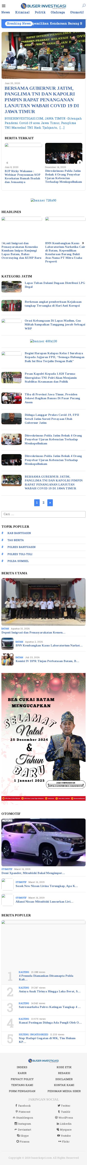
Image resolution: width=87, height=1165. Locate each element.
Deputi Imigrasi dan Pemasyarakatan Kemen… (33, 632)
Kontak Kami (64, 1085)
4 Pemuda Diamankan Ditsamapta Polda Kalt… (46, 977)
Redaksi (64, 1073)
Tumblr (65, 1111)
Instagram (24, 1123)
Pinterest (24, 1111)
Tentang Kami (22, 1085)
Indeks (22, 1067)
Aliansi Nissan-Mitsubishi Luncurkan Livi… (44, 901)
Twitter (65, 1105)
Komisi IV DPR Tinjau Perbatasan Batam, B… (47, 661)
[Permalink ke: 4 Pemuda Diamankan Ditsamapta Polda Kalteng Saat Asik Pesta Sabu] (43, 944)
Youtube (66, 1135)
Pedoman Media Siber (64, 1091)
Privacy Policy (22, 1079)
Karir (22, 1073)
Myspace (66, 1129)
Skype (24, 1135)
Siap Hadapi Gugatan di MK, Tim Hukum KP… (47, 1040)
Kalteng (24, 972)
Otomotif (6, 869)
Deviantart (24, 1129)
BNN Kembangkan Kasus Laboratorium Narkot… (49, 645)
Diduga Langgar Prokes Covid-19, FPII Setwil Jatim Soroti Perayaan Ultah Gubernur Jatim (52, 418)
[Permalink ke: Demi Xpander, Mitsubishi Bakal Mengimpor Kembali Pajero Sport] (43, 842)
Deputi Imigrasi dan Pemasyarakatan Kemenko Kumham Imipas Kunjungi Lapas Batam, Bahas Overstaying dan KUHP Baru (21, 250)
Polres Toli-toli (19, 554)
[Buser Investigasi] (43, 6)
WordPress (65, 1117)
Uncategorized (39, 1035)
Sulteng (24, 1035)
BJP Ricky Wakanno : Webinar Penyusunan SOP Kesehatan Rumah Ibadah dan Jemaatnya (22, 176)
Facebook (24, 1105)
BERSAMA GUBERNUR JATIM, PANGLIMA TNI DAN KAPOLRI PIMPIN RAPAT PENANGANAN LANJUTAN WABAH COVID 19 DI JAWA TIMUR (42, 100)
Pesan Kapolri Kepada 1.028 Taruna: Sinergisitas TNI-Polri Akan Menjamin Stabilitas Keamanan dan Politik (51, 377)
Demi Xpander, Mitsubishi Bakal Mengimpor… (33, 873)
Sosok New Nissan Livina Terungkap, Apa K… (47, 886)
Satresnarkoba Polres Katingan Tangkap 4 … (50, 1007)
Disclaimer (64, 1079)
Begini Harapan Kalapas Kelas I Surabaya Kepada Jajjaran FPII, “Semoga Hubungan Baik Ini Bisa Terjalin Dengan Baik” (54, 357)
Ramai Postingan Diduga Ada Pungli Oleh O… (50, 1022)
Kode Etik (64, 1067)
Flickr (66, 1141)
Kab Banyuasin (19, 533)
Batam (5, 629)
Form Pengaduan (22, 1091)
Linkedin (65, 1123)
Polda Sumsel (18, 561)
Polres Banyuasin (21, 547)
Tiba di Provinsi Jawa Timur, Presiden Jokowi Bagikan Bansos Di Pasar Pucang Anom (52, 398)
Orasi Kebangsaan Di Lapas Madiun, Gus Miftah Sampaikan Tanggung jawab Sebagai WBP (55, 324)
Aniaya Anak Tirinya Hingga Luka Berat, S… (50, 991)
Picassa (24, 1141)
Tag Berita (15, 540)
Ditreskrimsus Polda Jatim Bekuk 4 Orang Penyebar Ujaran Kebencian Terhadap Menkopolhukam (63, 176)
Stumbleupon (24, 1117)
